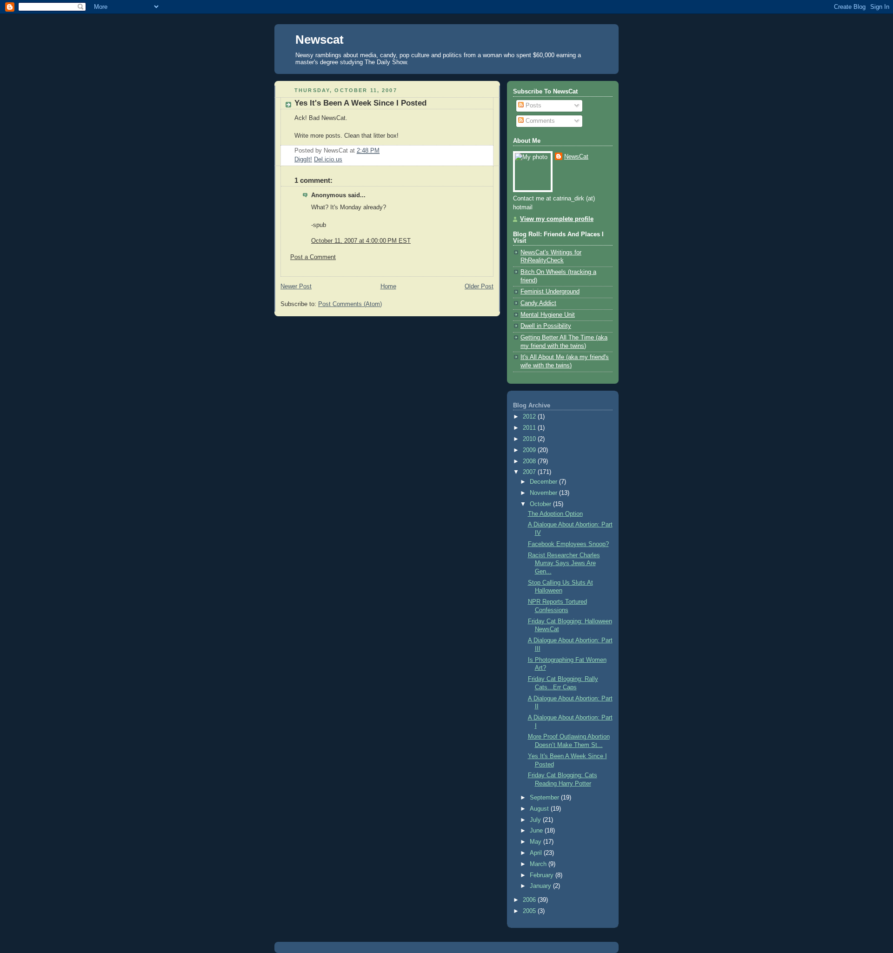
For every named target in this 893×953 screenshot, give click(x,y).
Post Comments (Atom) (350, 304)
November (544, 493)
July (536, 820)
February (542, 875)
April (537, 853)
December (544, 482)
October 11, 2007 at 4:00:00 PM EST (361, 241)
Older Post (479, 286)
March (539, 864)
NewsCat (576, 156)
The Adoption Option (555, 514)
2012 (530, 416)
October (541, 504)
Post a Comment (313, 257)
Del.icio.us (328, 159)
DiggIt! (303, 159)
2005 (530, 911)
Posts (532, 105)
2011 (530, 428)
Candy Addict (538, 303)
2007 (530, 472)
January (541, 886)
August (540, 809)
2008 (530, 461)
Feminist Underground (550, 291)
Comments (539, 121)
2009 (530, 450)
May (536, 842)
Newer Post (296, 286)
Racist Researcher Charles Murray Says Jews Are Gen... (564, 563)
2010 (530, 439)
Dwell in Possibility (545, 326)
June (537, 830)
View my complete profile (556, 219)
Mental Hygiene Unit (547, 315)
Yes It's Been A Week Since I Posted (360, 103)
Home (388, 286)
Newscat (319, 40)
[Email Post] (382, 150)
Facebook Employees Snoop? (568, 544)
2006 (530, 900)
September (545, 797)
